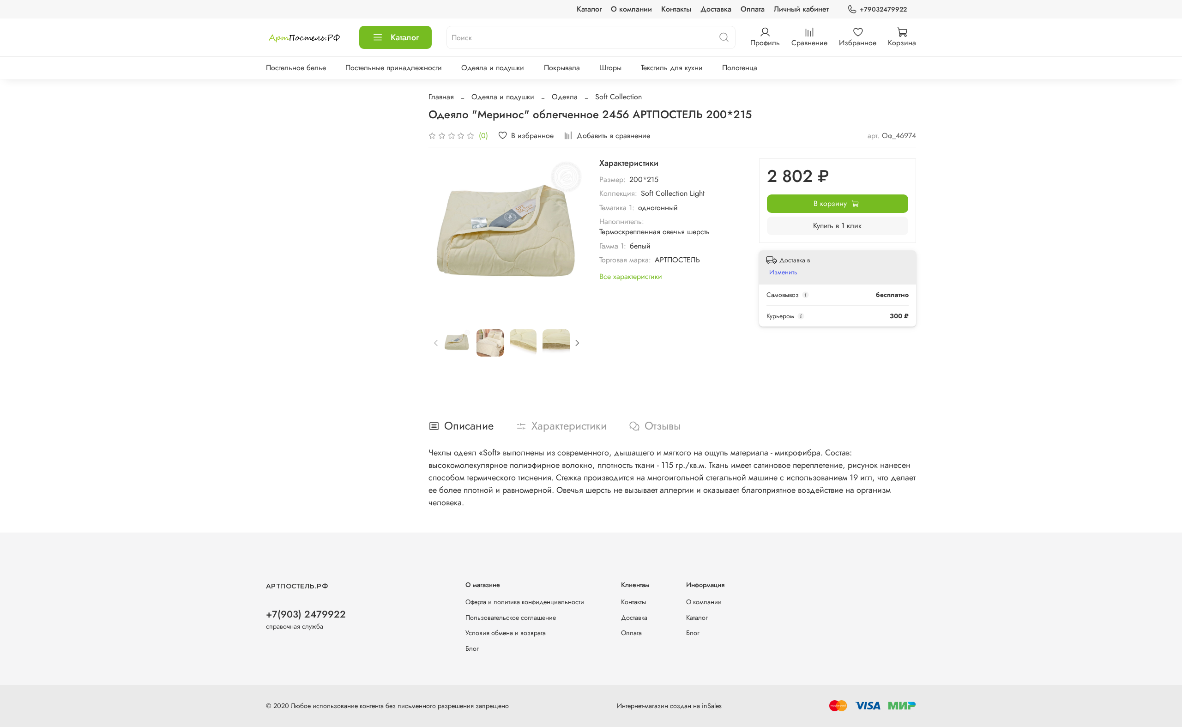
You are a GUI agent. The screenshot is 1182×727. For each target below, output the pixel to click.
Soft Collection (618, 96)
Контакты (676, 9)
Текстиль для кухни (672, 67)
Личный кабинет (801, 9)
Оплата (753, 9)
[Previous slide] (443, 236)
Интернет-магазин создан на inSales (669, 705)
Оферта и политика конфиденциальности (524, 601)
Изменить (783, 272)
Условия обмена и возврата (505, 632)
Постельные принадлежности (393, 67)
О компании (631, 9)
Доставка (715, 9)
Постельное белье (296, 67)
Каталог (589, 9)
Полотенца (739, 67)
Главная (441, 96)
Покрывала (562, 67)
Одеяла (565, 96)
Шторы (610, 67)
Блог (472, 648)
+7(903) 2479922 (306, 614)
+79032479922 (883, 9)
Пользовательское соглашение (510, 617)
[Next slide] (570, 236)
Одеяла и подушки (492, 67)
